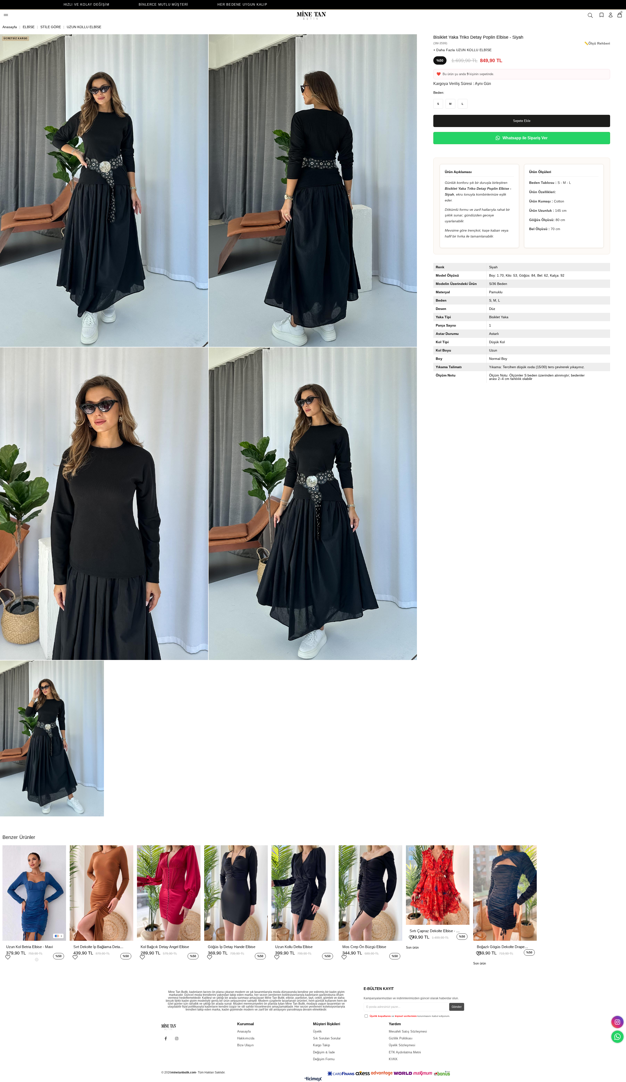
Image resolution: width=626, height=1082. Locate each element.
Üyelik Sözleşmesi (402, 1045)
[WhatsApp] (617, 1037)
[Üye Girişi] (610, 15)
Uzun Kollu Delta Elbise (294, 947)
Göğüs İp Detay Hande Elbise (231, 947)
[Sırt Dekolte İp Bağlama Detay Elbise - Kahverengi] (101, 893)
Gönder (457, 1007)
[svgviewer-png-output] (172, 1026)
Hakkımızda (245, 1038)
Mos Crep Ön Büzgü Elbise (364, 947)
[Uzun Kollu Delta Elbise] (303, 893)
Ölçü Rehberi (599, 43)
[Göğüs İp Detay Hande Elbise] (236, 893)
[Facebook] (165, 1038)
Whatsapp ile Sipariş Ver (525, 138)
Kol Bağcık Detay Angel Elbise (165, 947)
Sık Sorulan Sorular (327, 1038)
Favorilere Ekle (7, 957)
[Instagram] (176, 1038)
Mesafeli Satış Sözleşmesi (408, 1031)
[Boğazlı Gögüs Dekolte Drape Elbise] (505, 893)
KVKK (393, 1059)
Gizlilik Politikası (401, 1038)
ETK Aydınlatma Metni (405, 1052)
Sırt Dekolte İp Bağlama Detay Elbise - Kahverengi (99, 947)
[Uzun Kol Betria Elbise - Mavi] (34, 893)
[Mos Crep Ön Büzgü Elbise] (370, 893)
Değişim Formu (324, 1059)
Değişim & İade (324, 1052)
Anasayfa (244, 1031)
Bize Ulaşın (245, 1045)
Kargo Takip (321, 1045)
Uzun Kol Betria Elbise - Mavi (29, 947)
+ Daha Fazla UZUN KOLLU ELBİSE (462, 50)
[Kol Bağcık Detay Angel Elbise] (169, 893)
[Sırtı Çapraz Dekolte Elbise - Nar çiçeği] (438, 885)
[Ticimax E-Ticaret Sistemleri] (313, 1080)
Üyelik (317, 1031)
